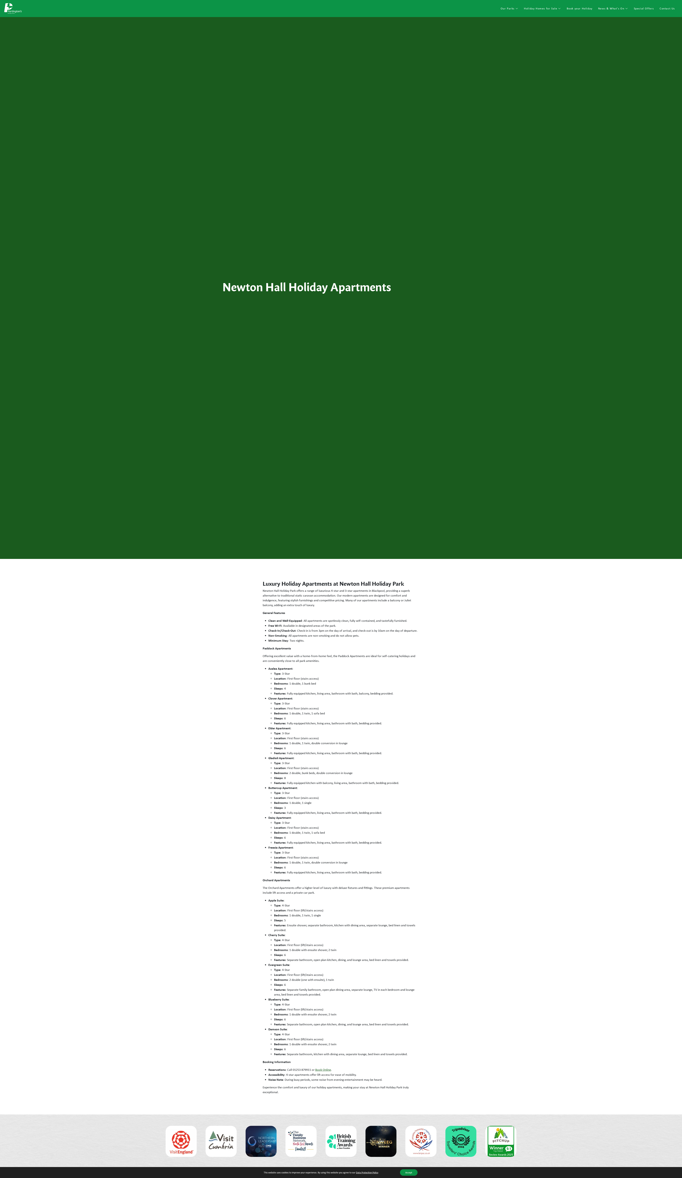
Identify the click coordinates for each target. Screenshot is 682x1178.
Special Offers (644, 8)
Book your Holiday (579, 8)
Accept (408, 1172)
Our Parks (508, 8)
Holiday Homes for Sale (541, 8)
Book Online (323, 1070)
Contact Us (667, 8)
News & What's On (611, 8)
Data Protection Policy (367, 1172)
